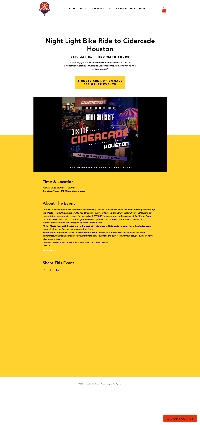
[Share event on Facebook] (44, 270)
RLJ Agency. (117, 384)
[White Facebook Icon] (150, 8)
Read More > (49, 250)
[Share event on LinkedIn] (57, 270)
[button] (164, 9)
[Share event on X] (50, 270)
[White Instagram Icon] (154, 8)
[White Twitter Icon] (158, 8)
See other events (100, 84)
